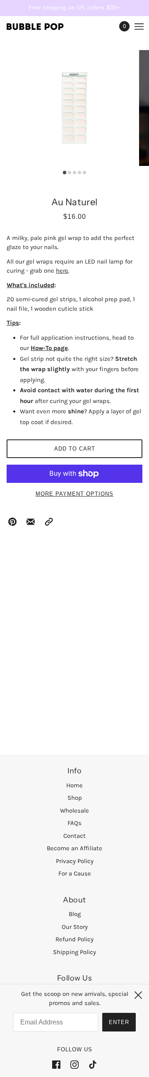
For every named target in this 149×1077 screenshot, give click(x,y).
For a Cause (74, 873)
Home (74, 785)
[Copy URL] (49, 521)
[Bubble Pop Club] (42, 26)
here (62, 270)
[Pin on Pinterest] (12, 521)
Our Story (75, 927)
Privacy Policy (75, 861)
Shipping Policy (74, 952)
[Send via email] (31, 521)
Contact (74, 836)
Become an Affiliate (74, 848)
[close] (138, 995)
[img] (56, 1064)
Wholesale (74, 810)
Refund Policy (74, 939)
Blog (75, 914)
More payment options (74, 494)
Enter (119, 1022)
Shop (74, 797)
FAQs (74, 823)
